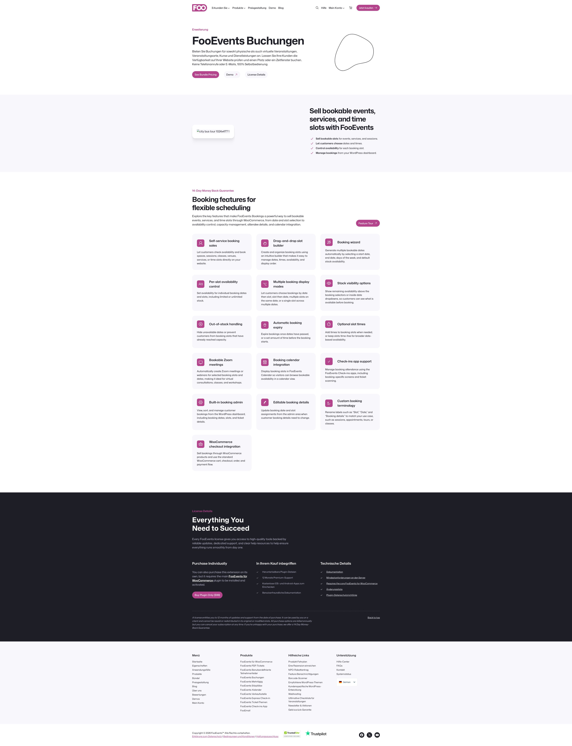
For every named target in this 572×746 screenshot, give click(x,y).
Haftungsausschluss (267, 736)
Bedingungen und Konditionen (239, 736)
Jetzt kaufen (366, 8)
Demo (229, 74)
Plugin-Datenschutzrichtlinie (341, 595)
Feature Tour (366, 223)
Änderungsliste (334, 589)
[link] (350, 7)
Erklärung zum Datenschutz (207, 736)
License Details (256, 74)
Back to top (374, 617)
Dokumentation (334, 571)
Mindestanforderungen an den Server (345, 577)
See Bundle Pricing (206, 74)
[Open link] (352, 52)
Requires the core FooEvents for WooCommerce (351, 583)
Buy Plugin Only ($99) (207, 595)
